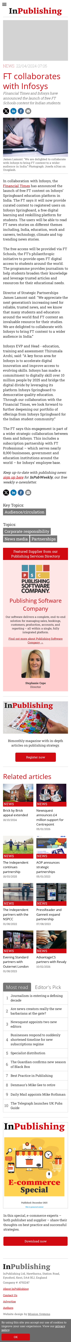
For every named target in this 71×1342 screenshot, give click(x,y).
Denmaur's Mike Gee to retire (33, 1085)
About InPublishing (16, 1289)
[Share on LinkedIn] (13, 111)
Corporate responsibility (27, 531)
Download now (36, 1241)
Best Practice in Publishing (32, 1075)
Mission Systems (39, 1314)
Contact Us (10, 1295)
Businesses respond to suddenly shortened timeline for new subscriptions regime (35, 1039)
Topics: (9, 524)
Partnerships (44, 539)
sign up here (13, 477)
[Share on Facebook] (21, 111)
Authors (8, 1308)
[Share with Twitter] (6, 111)
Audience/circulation (24, 512)
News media (16, 539)
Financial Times (16, 186)
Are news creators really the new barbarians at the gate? (36, 1011)
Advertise (9, 1301)
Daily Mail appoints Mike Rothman (38, 1094)
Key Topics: (13, 505)
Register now (35, 757)
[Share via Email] (28, 111)
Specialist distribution (28, 1053)
